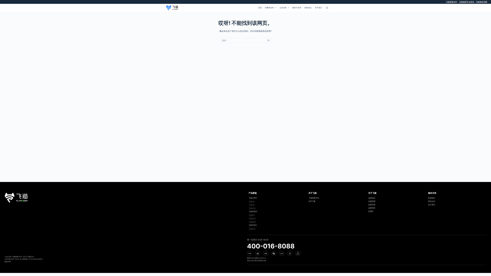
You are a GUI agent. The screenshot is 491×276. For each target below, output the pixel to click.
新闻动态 (308, 8)
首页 (260, 8)
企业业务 (283, 8)
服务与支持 (296, 8)
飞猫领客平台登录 (467, 2)
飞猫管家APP (451, 2)
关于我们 (318, 8)
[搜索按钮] (268, 40)
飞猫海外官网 (481, 2)
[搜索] (327, 8)
